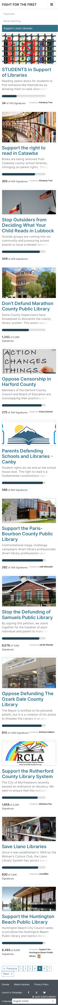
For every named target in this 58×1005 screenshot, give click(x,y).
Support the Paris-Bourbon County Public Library (27, 533)
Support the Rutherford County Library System (28, 773)
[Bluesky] (44, 992)
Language (7, 1001)
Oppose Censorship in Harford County (26, 381)
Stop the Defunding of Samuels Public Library (27, 614)
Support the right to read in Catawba (23, 150)
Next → (7, 973)
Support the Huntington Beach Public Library (28, 919)
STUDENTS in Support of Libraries (26, 72)
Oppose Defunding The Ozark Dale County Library (28, 699)
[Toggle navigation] (51, 4)
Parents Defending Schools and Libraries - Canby (27, 456)
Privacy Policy (41, 984)
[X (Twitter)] (36, 992)
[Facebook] (28, 992)
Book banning (12, 21)
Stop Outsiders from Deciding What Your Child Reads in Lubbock (28, 225)
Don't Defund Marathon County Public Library (27, 306)
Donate (5, 984)
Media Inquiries (21, 984)
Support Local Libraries (18, 28)
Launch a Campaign (12, 992)
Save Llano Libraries (24, 846)
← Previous (10, 968)
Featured (9, 13)
